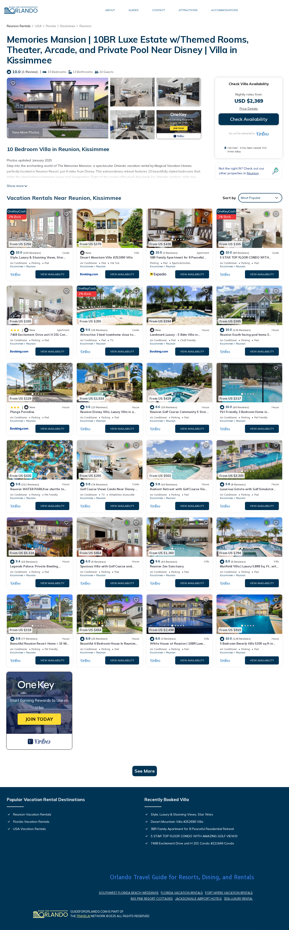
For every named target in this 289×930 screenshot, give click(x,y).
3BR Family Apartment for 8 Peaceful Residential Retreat (192, 829)
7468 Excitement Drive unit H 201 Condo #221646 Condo (192, 843)
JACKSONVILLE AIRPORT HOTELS (198, 898)
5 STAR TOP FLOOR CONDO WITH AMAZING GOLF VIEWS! (194, 836)
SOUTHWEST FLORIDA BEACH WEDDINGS (128, 892)
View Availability (52, 274)
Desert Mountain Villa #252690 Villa (106, 257)
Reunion (85, 26)
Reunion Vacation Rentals (32, 814)
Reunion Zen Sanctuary (167, 566)
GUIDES (133, 10)
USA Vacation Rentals (29, 829)
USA (38, 26)
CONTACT (158, 10)
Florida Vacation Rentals (31, 822)
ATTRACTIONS (188, 10)
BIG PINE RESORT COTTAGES (152, 898)
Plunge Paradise (22, 412)
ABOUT (110, 10)
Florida (51, 26)
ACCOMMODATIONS (224, 10)
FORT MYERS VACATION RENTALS (229, 892)
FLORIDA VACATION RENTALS (182, 892)
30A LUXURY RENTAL (238, 898)
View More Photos (25, 132)
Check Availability (249, 119)
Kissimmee (67, 26)
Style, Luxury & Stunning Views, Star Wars (182, 814)
